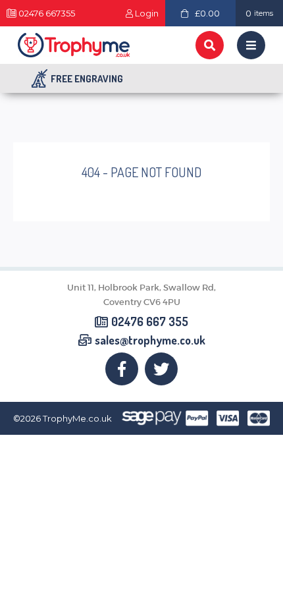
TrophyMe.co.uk (77, 418)
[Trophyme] (74, 45)
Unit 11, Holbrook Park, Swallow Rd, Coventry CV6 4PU (141, 295)
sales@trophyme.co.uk (150, 341)
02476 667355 (46, 13)
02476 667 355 (149, 322)
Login (146, 13)
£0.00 (207, 13)
